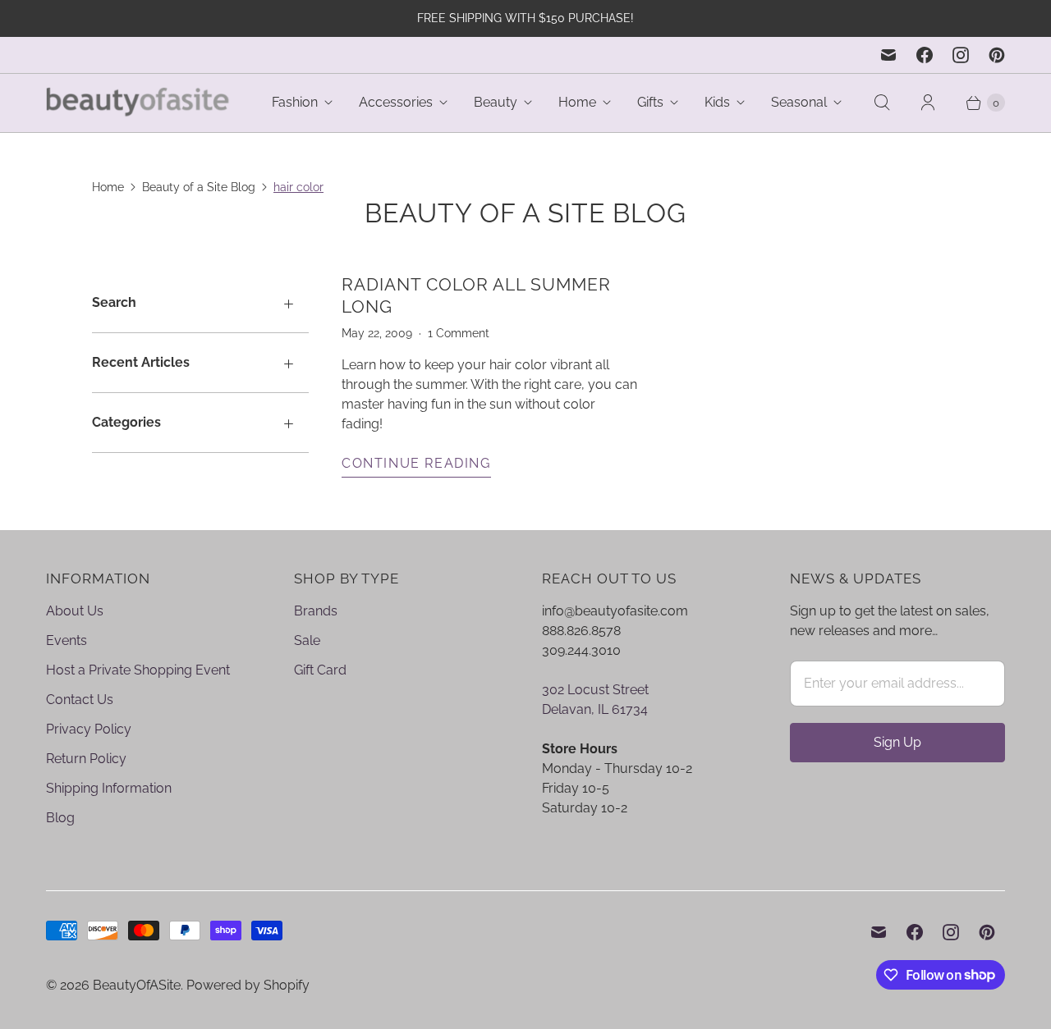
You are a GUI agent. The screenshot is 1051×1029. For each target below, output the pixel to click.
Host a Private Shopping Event (138, 670)
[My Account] (928, 102)
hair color (298, 187)
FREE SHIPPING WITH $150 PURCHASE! (525, 18)
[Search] (882, 102)
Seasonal (799, 102)
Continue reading (416, 463)
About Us (74, 611)
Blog (60, 817)
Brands (315, 611)
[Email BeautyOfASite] (888, 55)
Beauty (495, 102)
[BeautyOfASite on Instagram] (961, 55)
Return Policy (86, 758)
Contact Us (79, 699)
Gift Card (320, 670)
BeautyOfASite (137, 985)
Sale (307, 640)
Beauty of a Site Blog (198, 187)
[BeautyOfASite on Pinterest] (997, 55)
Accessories (396, 102)
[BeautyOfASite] (138, 103)
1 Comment (458, 333)
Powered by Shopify (248, 985)
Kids (717, 102)
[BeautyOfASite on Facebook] (924, 55)
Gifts (650, 102)
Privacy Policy (88, 729)
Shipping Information (109, 788)
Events (66, 640)
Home (577, 102)
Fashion (295, 102)
